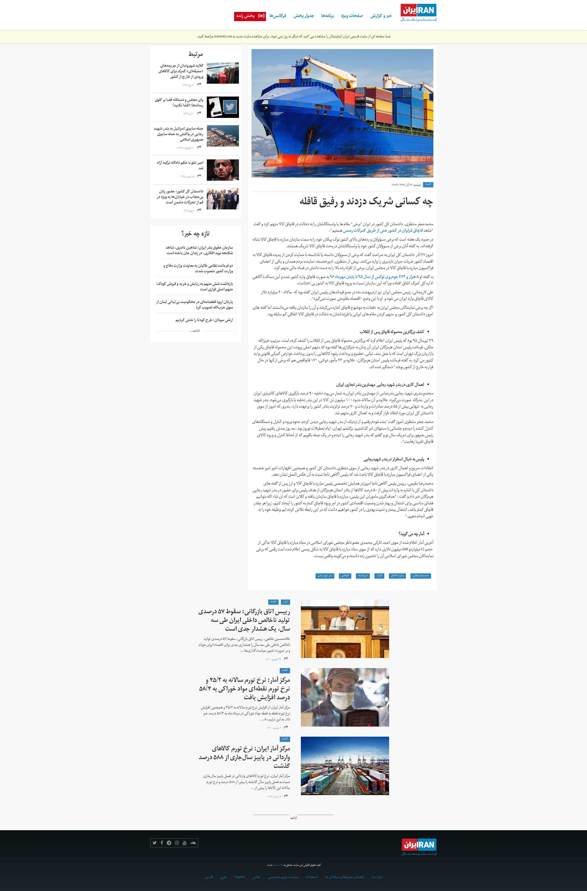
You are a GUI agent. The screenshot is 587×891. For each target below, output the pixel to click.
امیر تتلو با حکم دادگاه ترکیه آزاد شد (180, 166)
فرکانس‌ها (278, 16)
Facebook (162, 843)
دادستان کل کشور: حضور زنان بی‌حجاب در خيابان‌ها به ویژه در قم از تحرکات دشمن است (180, 197)
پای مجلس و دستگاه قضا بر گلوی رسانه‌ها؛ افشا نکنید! (179, 103)
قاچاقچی (345, 576)
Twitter (155, 843)
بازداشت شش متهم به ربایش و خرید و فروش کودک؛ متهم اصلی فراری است (194, 287)
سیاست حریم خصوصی (283, 877)
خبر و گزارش (381, 16)
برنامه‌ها (327, 16)
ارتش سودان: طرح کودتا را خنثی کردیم (204, 320)
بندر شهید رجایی (325, 576)
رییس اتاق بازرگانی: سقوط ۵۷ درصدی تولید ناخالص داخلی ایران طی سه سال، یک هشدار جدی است (244, 621)
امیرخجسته (363, 576)
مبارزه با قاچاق (397, 576)
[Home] (416, 12)
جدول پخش (303, 16)
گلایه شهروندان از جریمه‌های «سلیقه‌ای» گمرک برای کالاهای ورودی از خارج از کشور (180, 71)
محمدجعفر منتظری (421, 576)
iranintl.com (223, 37)
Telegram (169, 843)
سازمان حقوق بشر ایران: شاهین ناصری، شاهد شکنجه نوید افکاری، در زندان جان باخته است (199, 251)
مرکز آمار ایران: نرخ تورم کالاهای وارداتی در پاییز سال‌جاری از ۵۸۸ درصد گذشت (244, 758)
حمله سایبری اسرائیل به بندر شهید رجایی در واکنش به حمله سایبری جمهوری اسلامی (178, 134)
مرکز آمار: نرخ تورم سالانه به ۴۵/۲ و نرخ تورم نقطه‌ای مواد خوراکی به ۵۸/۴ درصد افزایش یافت (244, 689)
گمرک (379, 576)
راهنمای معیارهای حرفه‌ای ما (344, 877)
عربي (223, 877)
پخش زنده (245, 16)
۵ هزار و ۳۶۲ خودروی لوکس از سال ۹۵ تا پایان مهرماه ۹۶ (374, 277)
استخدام (312, 877)
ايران (285, 602)
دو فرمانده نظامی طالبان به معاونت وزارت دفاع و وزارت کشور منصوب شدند (198, 269)
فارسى (209, 877)
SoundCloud (193, 843)
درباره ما (377, 877)
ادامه (293, 819)
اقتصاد (428, 184)
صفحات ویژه (352, 16)
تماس (256, 877)
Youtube (184, 843)
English (239, 877)
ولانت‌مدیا (278, 865)
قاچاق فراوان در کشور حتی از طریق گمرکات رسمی (382, 231)
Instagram (177, 843)
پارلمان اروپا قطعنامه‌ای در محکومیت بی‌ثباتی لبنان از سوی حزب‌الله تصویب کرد (194, 305)
